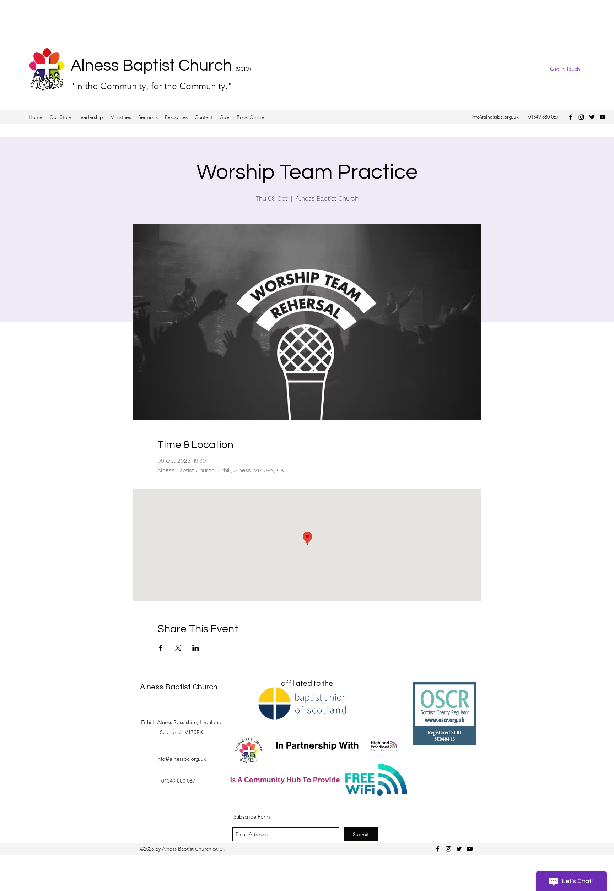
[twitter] (592, 117)
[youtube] (602, 117)
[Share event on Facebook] (160, 648)
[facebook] (570, 117)
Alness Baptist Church (153, 65)
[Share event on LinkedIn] (195, 648)
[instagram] (581, 117)
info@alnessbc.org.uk (495, 117)
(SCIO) (243, 69)
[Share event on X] (178, 648)
